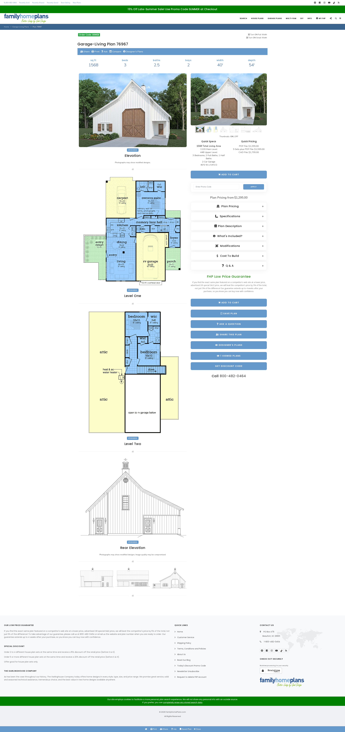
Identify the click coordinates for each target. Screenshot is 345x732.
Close (198, 729)
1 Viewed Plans (230, 355)
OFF (236, 136)
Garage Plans (275, 18)
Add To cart (230, 302)
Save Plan (229, 313)
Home (6, 27)
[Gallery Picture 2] (132, 577)
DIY (301, 18)
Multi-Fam (291, 18)
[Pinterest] (315, 2)
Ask (105, 51)
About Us (181, 654)
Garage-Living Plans (20, 27)
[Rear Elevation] (133, 498)
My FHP (322, 18)
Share (86, 51)
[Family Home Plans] (26, 18)
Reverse (133, 150)
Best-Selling (65, 3)
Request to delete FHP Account (191, 677)
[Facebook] (319, 2)
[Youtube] (329, 2)
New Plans (77, 3)
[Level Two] (133, 372)
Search (243, 18)
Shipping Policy (184, 643)
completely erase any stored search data (182, 702)
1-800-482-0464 (272, 641)
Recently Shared (38, 3)
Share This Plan (230, 334)
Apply (254, 187)
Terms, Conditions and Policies (191, 648)
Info (309, 18)
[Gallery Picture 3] (169, 578)
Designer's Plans (134, 51)
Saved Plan (186, 729)
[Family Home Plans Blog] (338, 2)
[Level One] (133, 231)
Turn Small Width (257, 37)
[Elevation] (229, 99)
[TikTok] (334, 2)
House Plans (257, 18)
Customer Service (185, 637)
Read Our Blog (183, 660)
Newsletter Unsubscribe (188, 671)
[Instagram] (324, 2)
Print (96, 51)
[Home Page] (146, 729)
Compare (116, 51)
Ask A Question (230, 324)
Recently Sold (24, 3)
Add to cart (230, 174)
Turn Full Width (258, 34)
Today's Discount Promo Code (191, 665)
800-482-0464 (10, 3)
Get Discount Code (228, 366)
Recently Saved (52, 3)
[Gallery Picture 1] (96, 577)
